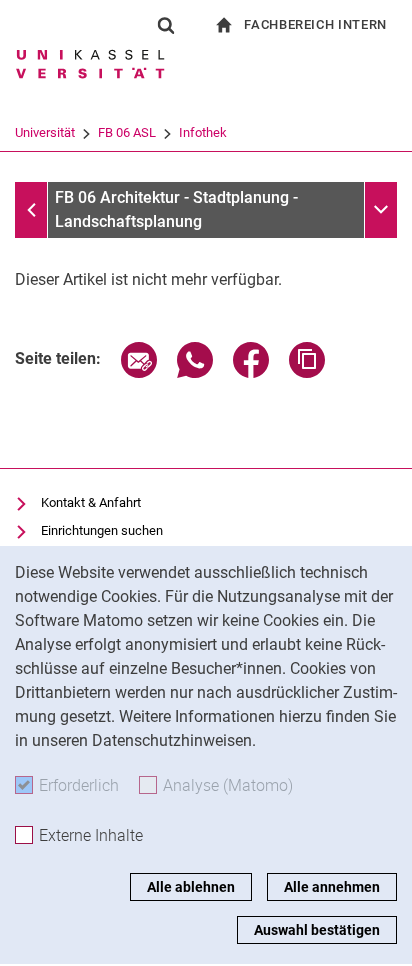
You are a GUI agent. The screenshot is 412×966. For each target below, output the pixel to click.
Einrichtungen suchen (102, 530)
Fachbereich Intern (315, 24)
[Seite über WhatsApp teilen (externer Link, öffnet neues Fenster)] (195, 372)
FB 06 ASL (127, 132)
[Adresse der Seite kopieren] (307, 372)
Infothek (203, 132)
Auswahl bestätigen (317, 930)
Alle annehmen (332, 887)
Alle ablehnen (191, 887)
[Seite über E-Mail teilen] (139, 372)
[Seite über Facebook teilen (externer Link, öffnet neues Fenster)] (251, 372)
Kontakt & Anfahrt (91, 502)
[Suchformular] (166, 25)
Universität (45, 132)
